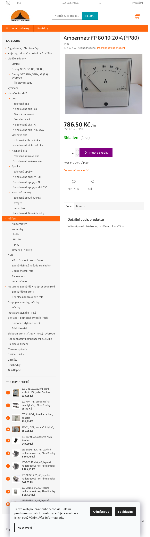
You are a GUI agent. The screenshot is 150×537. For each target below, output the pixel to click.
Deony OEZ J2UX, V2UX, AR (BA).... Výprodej (31, 76)
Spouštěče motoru (23, 292)
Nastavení (25, 527)
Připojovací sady (22, 83)
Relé (10, 255)
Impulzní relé (19, 281)
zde (61, 518)
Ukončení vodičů (17, 93)
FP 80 (16, 245)
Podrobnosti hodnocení (111, 48)
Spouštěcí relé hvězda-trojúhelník (31, 266)
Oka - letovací (22, 119)
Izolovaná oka (21, 104)
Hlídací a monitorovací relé (27, 261)
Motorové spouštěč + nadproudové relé (31, 287)
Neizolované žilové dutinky (28, 213)
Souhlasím (125, 512)
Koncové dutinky (21, 193)
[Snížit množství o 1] (77, 155)
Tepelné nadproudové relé (27, 297)
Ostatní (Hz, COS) (22, 250)
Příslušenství (19, 328)
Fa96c (16, 234)
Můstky (16, 308)
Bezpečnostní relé (22, 271)
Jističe (16, 64)
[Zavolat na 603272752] (12, 3)
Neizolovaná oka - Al (24, 125)
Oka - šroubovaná (24, 114)
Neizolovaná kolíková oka (27, 161)
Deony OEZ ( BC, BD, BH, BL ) (28, 69)
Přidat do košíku (98, 152)
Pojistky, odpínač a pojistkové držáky (30, 54)
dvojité (18, 203)
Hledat (90, 15)
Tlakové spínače (17, 349)
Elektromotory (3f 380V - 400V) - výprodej (31, 334)
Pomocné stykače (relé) (26, 323)
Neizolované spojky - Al (26, 182)
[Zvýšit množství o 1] (77, 150)
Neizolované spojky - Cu (27, 177)
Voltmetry (17, 229)
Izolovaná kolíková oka (26, 156)
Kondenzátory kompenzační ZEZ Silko (30, 339)
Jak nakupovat (71, 3)
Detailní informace (74, 170)
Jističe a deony (17, 59)
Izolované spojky (23, 172)
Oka (14, 99)
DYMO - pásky (16, 355)
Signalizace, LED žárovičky (23, 48)
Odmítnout (101, 512)
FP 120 (17, 240)
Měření (12, 219)
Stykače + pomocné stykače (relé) (28, 318)
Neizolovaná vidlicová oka (28, 146)
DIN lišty (12, 360)
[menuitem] (17, 28)
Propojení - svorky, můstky (23, 302)
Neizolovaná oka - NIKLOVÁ (28, 130)
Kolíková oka (19, 151)
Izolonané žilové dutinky (27, 198)
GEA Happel (14, 370)
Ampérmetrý (19, 224)
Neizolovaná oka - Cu (25, 109)
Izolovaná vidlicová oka (26, 140)
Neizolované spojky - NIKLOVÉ (30, 187)
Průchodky (14, 365)
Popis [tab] (69, 206)
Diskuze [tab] (80, 206)
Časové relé (19, 276)
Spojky (16, 166)
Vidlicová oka (19, 135)
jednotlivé (20, 208)
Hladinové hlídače (18, 344)
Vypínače (13, 88)
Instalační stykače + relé (22, 313)
